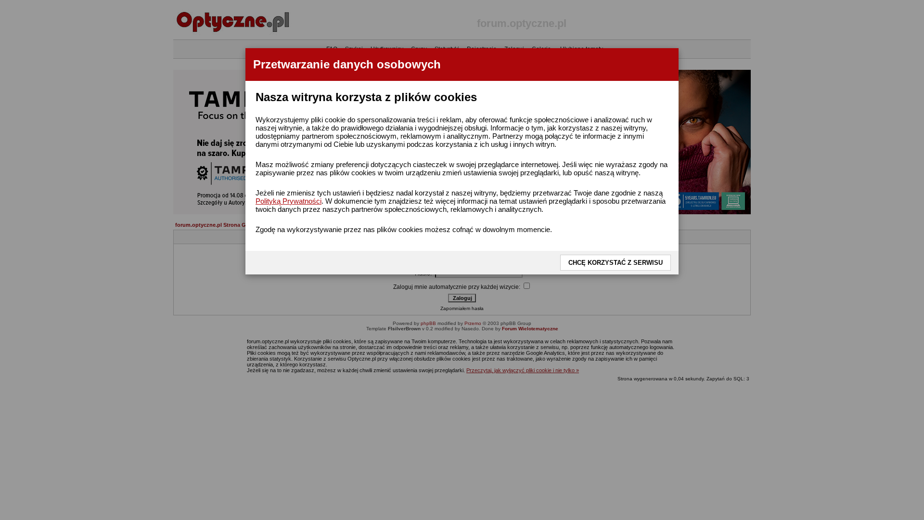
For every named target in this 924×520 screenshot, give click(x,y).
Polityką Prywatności (288, 201)
